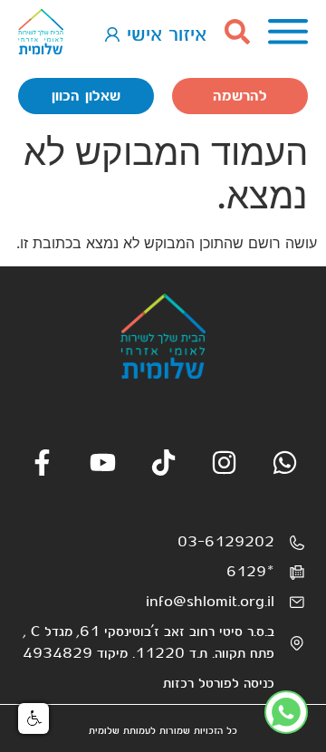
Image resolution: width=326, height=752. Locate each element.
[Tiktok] (163, 462)
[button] (33, 718)
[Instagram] (224, 462)
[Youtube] (103, 462)
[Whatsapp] (285, 462)
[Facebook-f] (42, 462)
